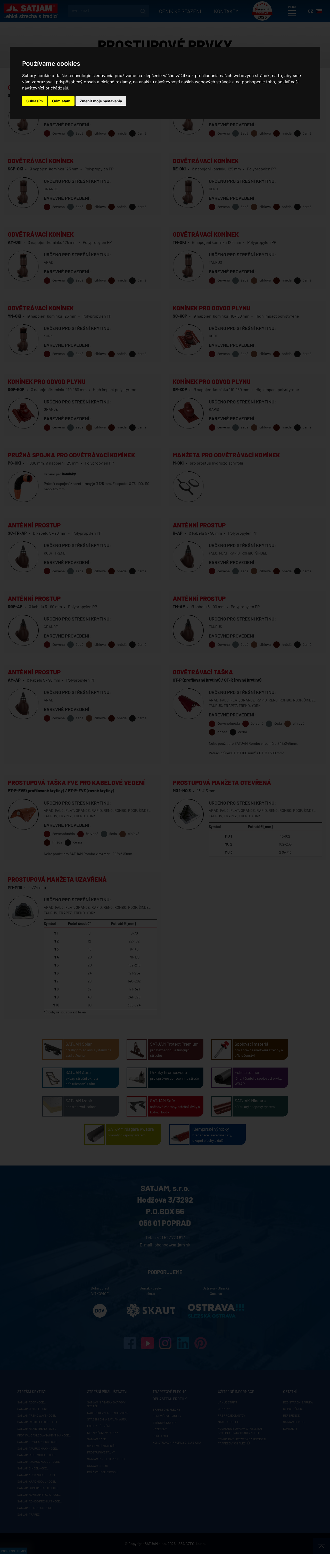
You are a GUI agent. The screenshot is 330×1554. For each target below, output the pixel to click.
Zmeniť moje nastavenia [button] (101, 101)
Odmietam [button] (61, 101)
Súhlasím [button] (34, 101)
